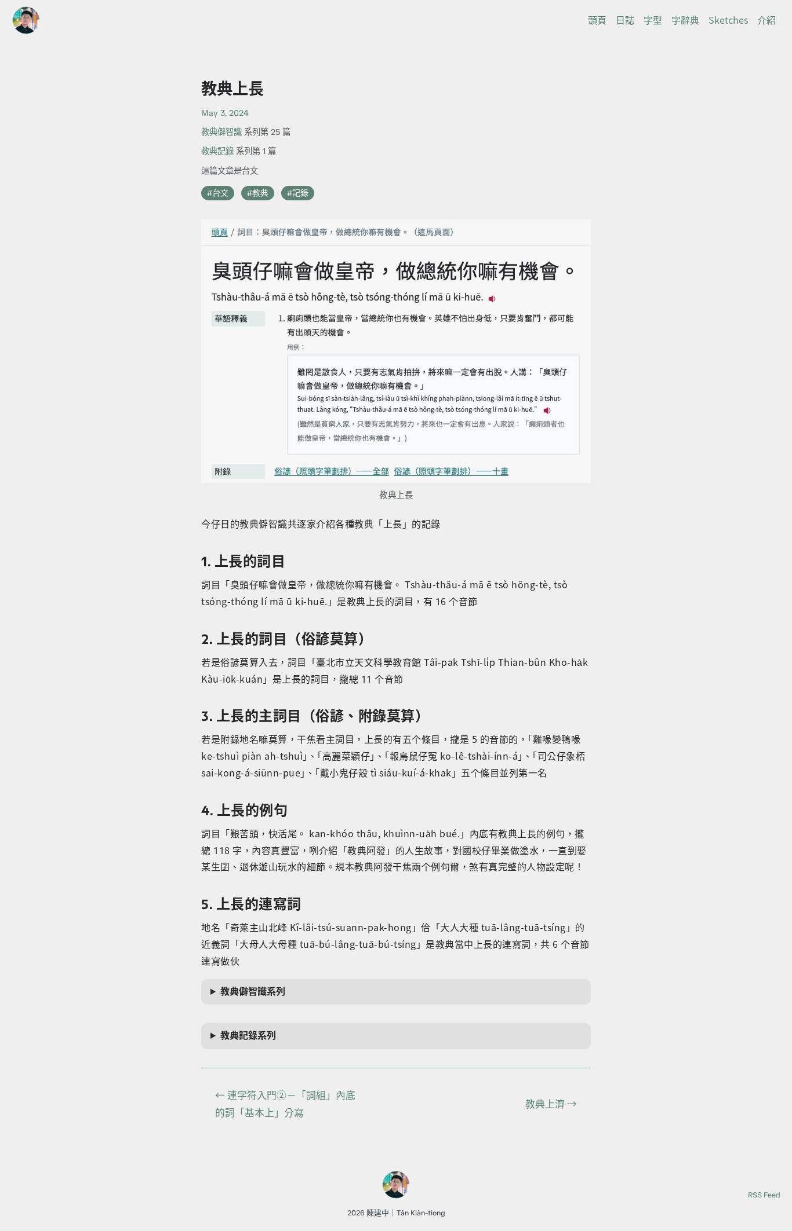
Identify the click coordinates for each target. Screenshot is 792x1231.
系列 (252, 991)
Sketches (728, 20)
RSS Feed (764, 1194)
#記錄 (297, 193)
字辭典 (685, 20)
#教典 (257, 193)
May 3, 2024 (224, 113)
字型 (653, 20)
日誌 (625, 20)
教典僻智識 (221, 132)
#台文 (217, 193)
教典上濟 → (551, 1104)
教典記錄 (217, 151)
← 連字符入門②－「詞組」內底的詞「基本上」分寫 (285, 1104)
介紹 (766, 20)
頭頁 (597, 20)
